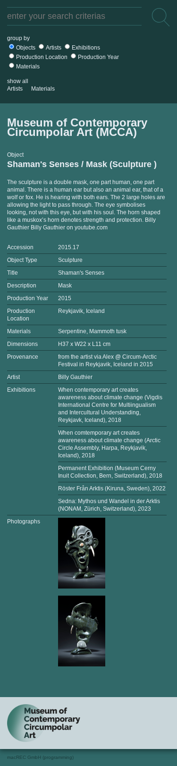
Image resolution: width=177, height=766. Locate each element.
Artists (53, 47)
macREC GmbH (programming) (40, 757)
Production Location (41, 57)
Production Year (98, 57)
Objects (25, 47)
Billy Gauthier (75, 377)
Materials (28, 66)
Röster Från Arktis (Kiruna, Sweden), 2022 (112, 488)
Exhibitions (86, 47)
